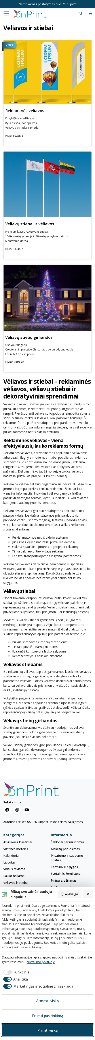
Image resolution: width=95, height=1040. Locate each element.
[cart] (90, 13)
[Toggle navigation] (6, 13)
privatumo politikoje (41, 962)
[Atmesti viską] (88, 894)
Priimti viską (47, 1030)
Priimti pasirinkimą (47, 1015)
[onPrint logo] (47, 789)
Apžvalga (71, 894)
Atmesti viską (47, 1000)
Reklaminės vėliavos (17, 453)
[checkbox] (16, 972)
